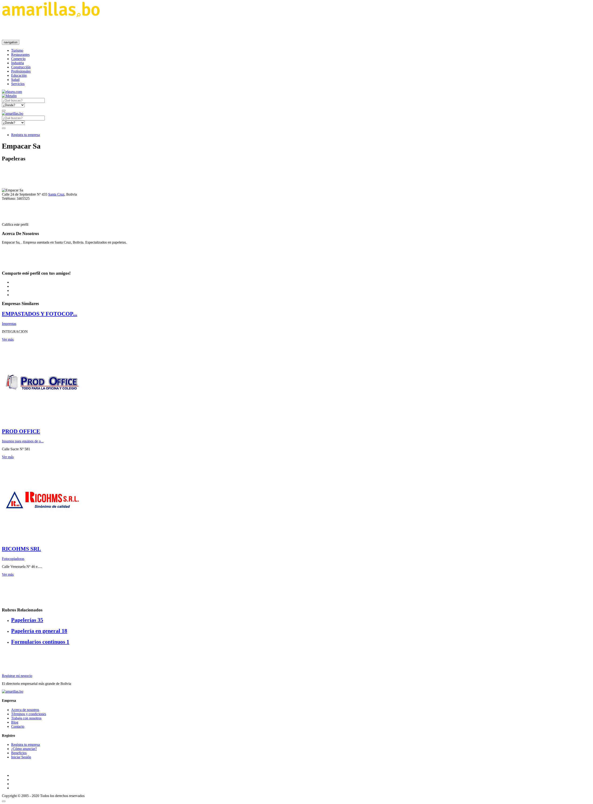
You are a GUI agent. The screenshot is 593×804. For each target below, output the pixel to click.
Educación (19, 75)
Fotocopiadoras (13, 559)
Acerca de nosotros (25, 710)
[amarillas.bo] (12, 691)
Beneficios (19, 753)
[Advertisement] (86, 28)
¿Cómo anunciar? (24, 749)
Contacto (17, 726)
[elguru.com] (12, 92)
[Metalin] (9, 96)
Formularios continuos (40, 642)
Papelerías (27, 620)
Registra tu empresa (25, 135)
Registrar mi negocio (17, 676)
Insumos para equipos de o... (23, 441)
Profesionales (21, 71)
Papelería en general (39, 631)
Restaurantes (20, 55)
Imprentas (9, 324)
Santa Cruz (56, 194)
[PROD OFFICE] (42, 421)
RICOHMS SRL (21, 549)
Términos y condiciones (28, 714)
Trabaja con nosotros (26, 718)
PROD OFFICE (21, 431)
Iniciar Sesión (21, 757)
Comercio (18, 59)
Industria (17, 63)
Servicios (18, 84)
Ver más (8, 339)
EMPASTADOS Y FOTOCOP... (39, 314)
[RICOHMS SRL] (42, 539)
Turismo (17, 50)
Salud (15, 80)
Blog (14, 722)
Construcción (21, 67)
